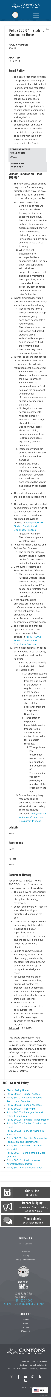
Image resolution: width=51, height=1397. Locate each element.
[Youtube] (25, 1377)
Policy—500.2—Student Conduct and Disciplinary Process (28, 526)
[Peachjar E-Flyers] (40, 1377)
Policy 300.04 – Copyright (21, 1108)
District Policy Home (18, 1090)
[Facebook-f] (18, 1377)
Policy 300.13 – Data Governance (24, 1167)
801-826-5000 (24, 1300)
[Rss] (25, 1381)
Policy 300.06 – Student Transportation (28, 1119)
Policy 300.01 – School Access (23, 1094)
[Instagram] (33, 1377)
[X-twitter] (11, 1377)
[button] (47, 29)
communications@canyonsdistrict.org (24, 1304)
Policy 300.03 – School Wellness (24, 1105)
